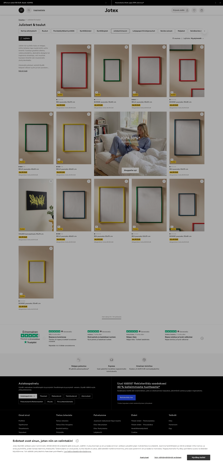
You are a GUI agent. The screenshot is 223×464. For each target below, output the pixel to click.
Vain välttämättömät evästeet (167, 457)
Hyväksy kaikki (198, 457)
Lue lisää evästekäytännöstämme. (77, 451)
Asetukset (144, 457)
